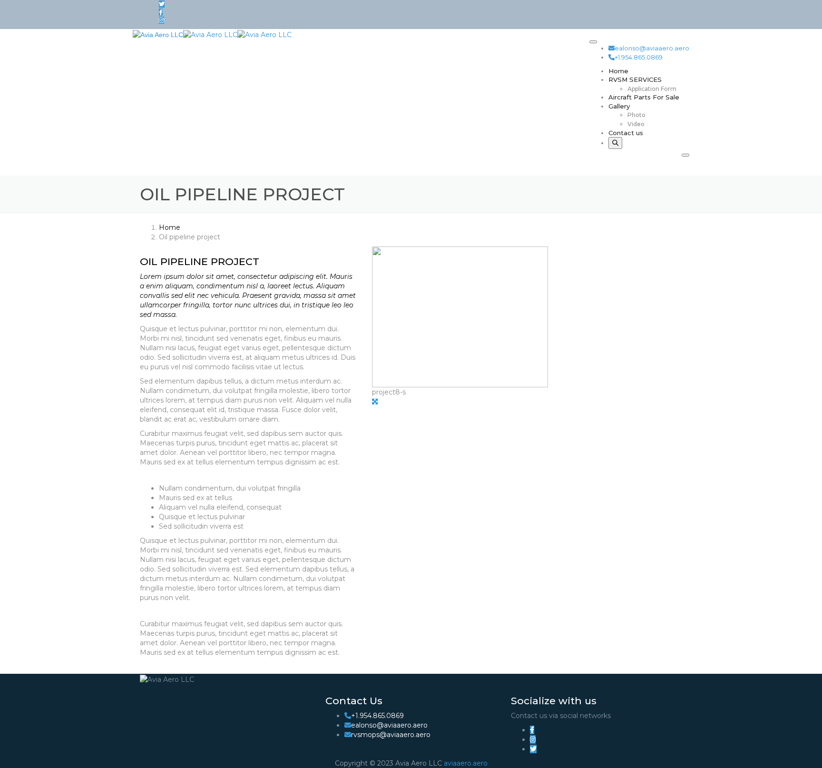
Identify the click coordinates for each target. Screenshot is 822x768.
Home (618, 71)
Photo (636, 114)
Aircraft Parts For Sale (643, 97)
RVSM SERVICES (635, 79)
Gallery (619, 106)
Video (636, 124)
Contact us (625, 133)
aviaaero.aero (466, 763)
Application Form (651, 88)
